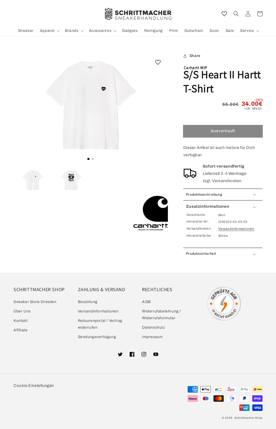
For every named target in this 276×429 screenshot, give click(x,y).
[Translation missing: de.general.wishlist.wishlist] (224, 14)
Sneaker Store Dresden (35, 302)
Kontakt (20, 321)
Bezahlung (88, 302)
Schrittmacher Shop (248, 417)
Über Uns (22, 311)
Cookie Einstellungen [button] (33, 385)
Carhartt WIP (195, 67)
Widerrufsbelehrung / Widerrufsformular (161, 314)
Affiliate (20, 330)
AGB (146, 302)
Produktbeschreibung (204, 194)
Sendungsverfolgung (97, 337)
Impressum (152, 337)
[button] (236, 14)
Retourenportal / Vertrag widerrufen (100, 324)
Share (195, 56)
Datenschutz (153, 327)
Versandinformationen (236, 229)
